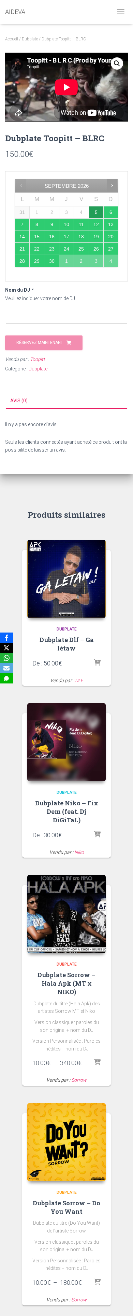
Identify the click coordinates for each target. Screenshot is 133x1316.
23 (52, 249)
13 (111, 224)
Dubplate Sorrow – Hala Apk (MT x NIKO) (66, 983)
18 (81, 236)
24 (66, 249)
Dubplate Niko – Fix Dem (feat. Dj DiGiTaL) (66, 811)
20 (111, 236)
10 (66, 224)
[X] (6, 648)
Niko (79, 852)
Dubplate (30, 39)
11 (81, 224)
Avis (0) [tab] (19, 400)
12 (96, 224)
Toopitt (37, 359)
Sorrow (79, 1080)
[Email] (6, 668)
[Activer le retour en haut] (119, 1302)
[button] (117, 63)
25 (81, 249)
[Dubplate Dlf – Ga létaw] (66, 579)
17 (66, 236)
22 (37, 249)
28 (22, 261)
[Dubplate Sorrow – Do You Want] (66, 1142)
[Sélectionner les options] (97, 663)
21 (22, 249)
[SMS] (6, 678)
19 (96, 236)
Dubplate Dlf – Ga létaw (67, 644)
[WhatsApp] (6, 658)
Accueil (11, 39)
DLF (79, 680)
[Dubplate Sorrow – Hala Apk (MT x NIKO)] (66, 914)
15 (37, 236)
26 (96, 249)
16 (52, 236)
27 (111, 249)
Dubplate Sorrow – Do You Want (66, 1207)
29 (37, 261)
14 (22, 236)
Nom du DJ (19, 290)
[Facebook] (6, 638)
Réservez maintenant (39, 342)
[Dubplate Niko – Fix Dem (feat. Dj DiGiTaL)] (66, 742)
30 (52, 261)
